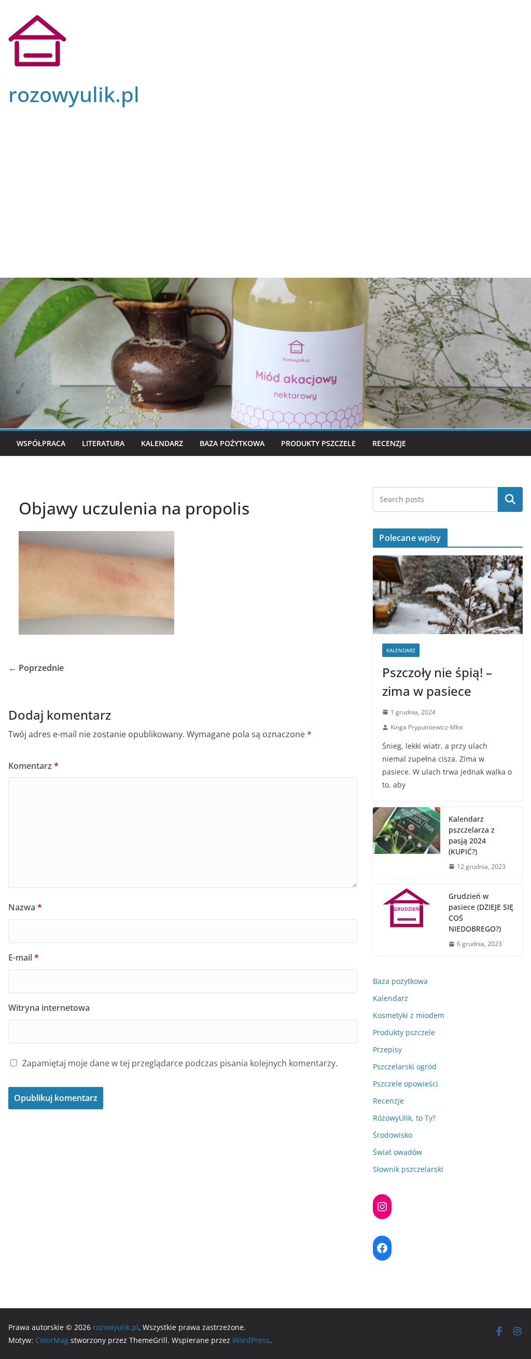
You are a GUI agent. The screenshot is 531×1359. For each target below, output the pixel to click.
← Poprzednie (36, 668)
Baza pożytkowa (232, 443)
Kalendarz (162, 443)
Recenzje (389, 443)
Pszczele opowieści (405, 1084)
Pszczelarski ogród (405, 1066)
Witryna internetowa (49, 1007)
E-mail (23, 957)
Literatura (103, 443)
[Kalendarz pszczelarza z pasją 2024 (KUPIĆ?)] (406, 843)
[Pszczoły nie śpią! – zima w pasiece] (448, 594)
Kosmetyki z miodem (408, 1015)
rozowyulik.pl (73, 94)
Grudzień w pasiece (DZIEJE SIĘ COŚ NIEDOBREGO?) (481, 912)
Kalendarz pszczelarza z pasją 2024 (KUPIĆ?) (472, 835)
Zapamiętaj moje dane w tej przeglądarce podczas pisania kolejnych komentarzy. (180, 1063)
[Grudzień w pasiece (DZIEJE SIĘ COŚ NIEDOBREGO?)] (406, 920)
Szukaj (510, 499)
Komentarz (33, 765)
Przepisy (387, 1049)
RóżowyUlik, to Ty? (404, 1118)
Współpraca (41, 443)
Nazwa (25, 907)
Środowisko (392, 1135)
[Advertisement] (265, 200)
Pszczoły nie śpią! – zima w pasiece (437, 681)
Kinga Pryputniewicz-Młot (426, 727)
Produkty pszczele (318, 443)
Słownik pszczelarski (408, 1169)
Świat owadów (397, 1152)
